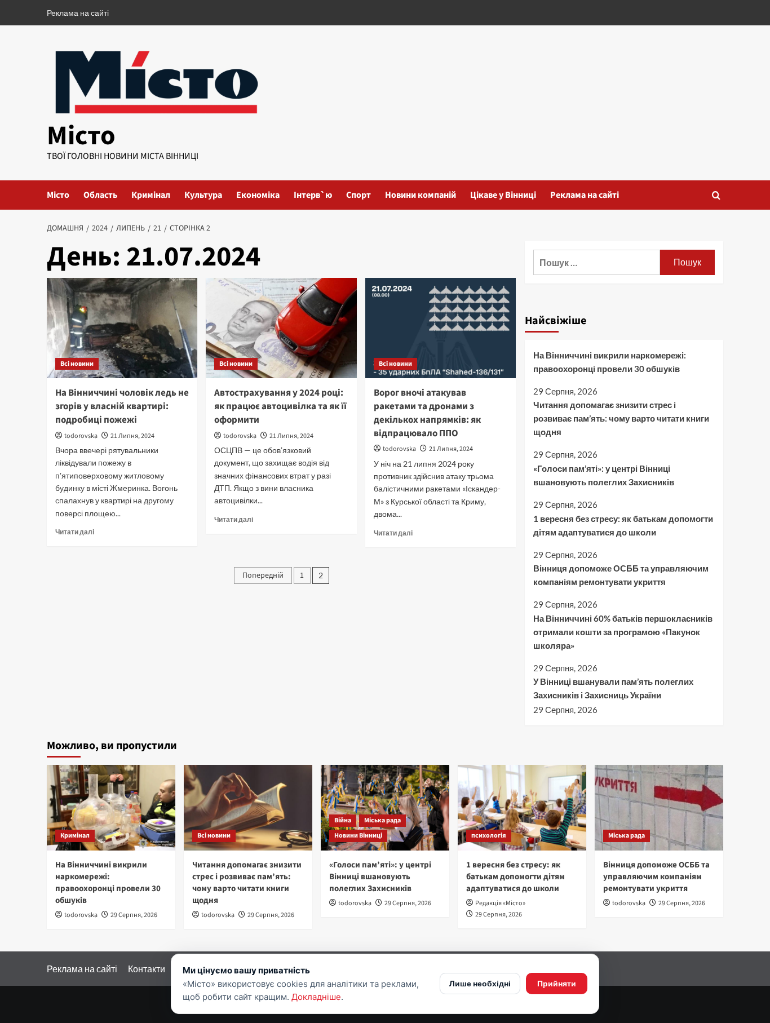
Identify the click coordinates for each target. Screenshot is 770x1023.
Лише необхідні (480, 983)
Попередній (263, 575)
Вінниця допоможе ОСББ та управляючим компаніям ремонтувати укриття (621, 575)
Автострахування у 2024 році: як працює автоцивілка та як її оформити (280, 406)
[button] (716, 195)
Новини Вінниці (358, 835)
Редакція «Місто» (500, 903)
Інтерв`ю (313, 195)
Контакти (146, 968)
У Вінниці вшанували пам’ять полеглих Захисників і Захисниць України (613, 688)
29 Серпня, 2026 (133, 915)
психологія (488, 835)
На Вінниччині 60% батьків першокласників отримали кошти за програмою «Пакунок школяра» (623, 631)
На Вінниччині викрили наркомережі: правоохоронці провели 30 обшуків (609, 362)
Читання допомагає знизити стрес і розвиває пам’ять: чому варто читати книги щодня (621, 418)
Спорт (358, 195)
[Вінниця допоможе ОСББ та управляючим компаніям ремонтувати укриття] (659, 808)
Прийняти (556, 983)
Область (100, 195)
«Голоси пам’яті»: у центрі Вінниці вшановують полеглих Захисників (603, 475)
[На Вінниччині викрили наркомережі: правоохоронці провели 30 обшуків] (111, 808)
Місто (81, 136)
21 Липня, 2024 (132, 436)
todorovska (81, 436)
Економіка (258, 195)
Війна (342, 820)
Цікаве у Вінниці (503, 195)
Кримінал (150, 195)
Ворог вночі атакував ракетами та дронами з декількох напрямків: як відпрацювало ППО (427, 413)
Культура (203, 195)
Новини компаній (420, 195)
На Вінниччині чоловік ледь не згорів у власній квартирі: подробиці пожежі (122, 406)
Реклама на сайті (78, 12)
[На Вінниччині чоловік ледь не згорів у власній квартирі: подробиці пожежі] (122, 328)
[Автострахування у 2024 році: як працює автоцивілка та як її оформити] (281, 328)
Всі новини (77, 364)
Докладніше (316, 996)
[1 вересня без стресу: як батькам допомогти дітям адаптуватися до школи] (522, 808)
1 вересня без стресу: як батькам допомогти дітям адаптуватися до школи (623, 525)
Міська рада (382, 820)
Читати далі (74, 532)
